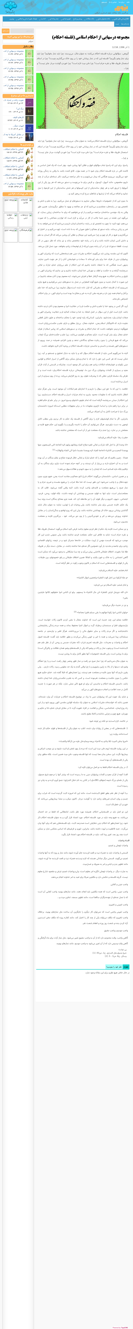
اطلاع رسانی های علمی (121, 18)
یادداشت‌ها (125, 24)
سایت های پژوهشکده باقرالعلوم (20, 194)
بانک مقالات (90, 18)
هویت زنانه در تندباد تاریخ (13, 100)
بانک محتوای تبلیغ (104, 18)
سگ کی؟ (20, 108)
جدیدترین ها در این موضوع (22, 96)
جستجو (104, 2)
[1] (54, 449)
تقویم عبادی (66, 18)
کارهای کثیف (18, 117)
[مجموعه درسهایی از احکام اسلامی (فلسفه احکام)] (82, 101)
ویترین (12, 18)
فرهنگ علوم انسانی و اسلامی (27, 18)
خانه (128, 2)
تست (117, 24)
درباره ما (121, 2)
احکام (31, 41)
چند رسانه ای (54, 18)
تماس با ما (112, 2)
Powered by (120, 1328)
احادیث (43, 18)
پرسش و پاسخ (77, 18)
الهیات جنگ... (18, 125)
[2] (75, 611)
